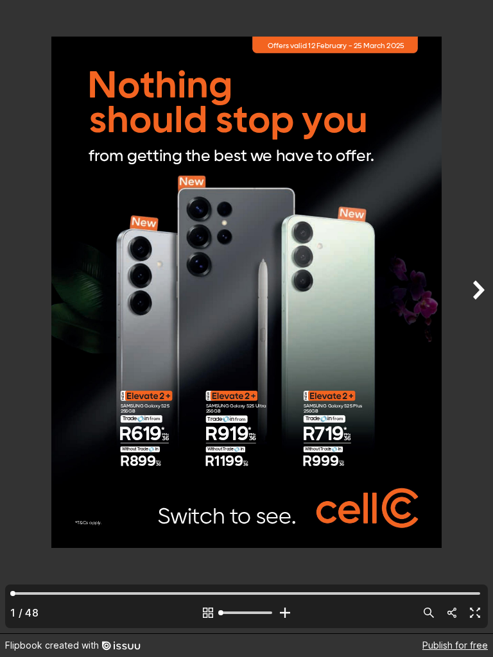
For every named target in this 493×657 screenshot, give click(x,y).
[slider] (246, 612)
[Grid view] (208, 613)
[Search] (429, 613)
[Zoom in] (285, 613)
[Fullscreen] (475, 613)
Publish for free (455, 645)
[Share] (452, 613)
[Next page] (477, 316)
